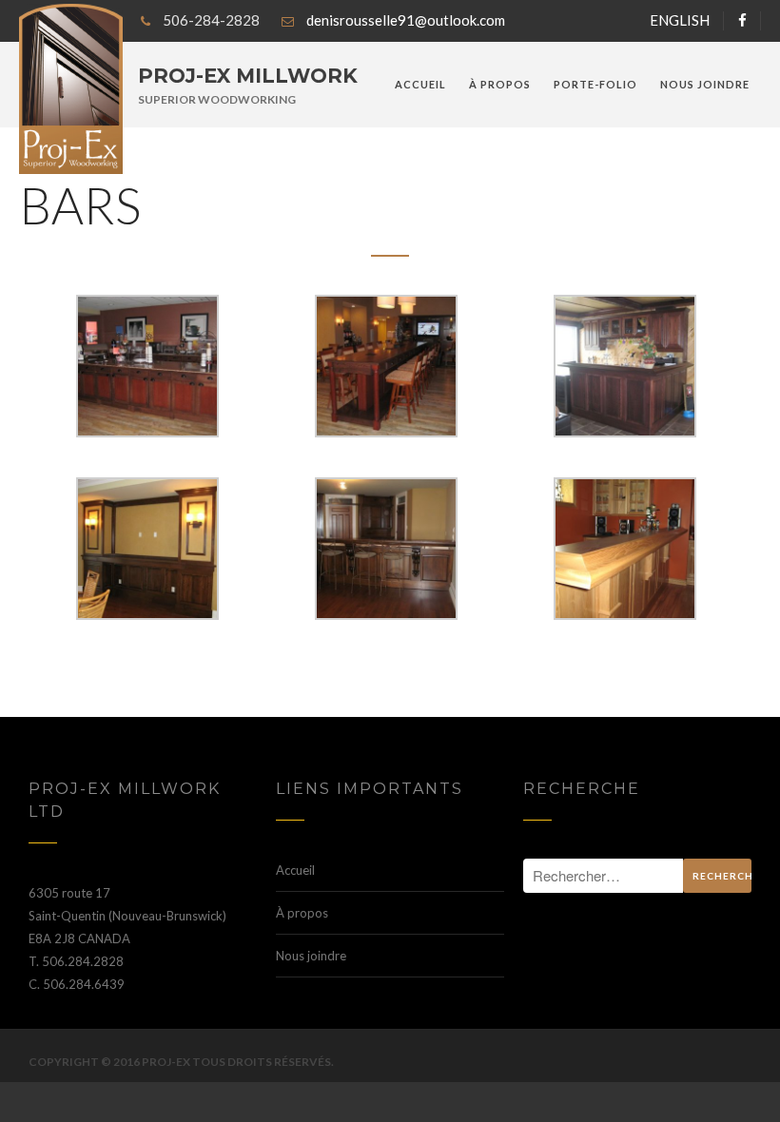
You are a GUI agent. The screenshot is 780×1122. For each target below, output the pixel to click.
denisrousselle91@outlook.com (405, 20)
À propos (500, 84)
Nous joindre (705, 84)
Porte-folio (595, 84)
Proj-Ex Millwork (248, 75)
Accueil (420, 84)
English (680, 20)
